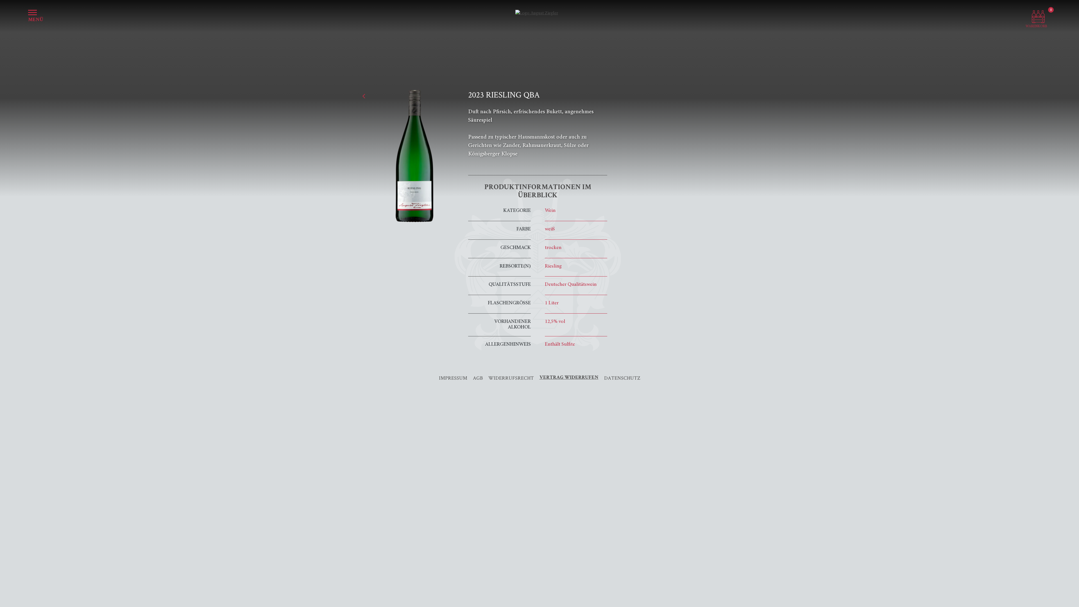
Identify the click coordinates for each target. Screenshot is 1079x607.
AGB (478, 378)
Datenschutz (622, 378)
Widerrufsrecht (511, 378)
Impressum (453, 378)
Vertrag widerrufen (569, 377)
